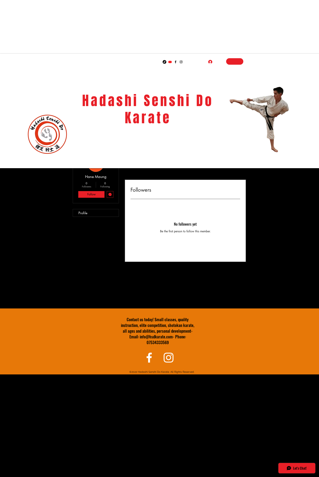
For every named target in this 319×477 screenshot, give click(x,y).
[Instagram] (181, 62)
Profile (82, 213)
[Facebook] (175, 62)
